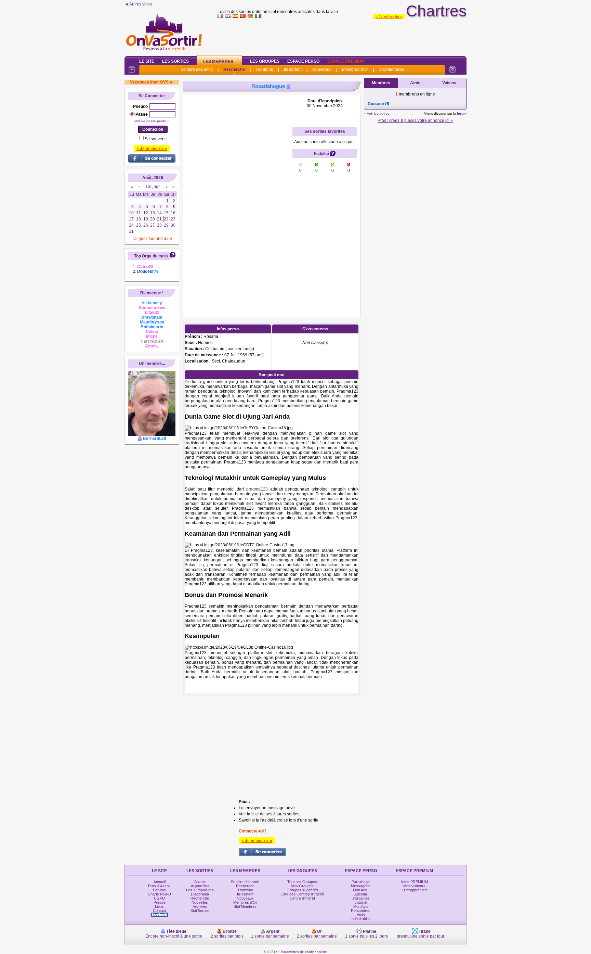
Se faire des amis (197, 69)
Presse (160, 902)
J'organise (360, 898)
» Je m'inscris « (389, 16)
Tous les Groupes (302, 882)
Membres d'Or (355, 69)
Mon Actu (360, 890)
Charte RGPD (159, 894)
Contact (159, 910)
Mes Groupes (302, 886)
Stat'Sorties (200, 910)
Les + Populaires (200, 890)
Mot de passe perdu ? (151, 121)
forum (462, 113)
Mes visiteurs (414, 886)
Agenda (360, 894)
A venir (200, 882)
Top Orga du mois (151, 256)
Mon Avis (360, 906)
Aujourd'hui (200, 886)
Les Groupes (264, 61)
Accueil (160, 882)
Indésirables (361, 919)
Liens (159, 906)
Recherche (234, 69)
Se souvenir (156, 139)
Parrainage (361, 882)
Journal (361, 902)
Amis (415, 82)
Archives (200, 906)
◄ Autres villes (138, 4)
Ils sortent (293, 69)
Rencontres (360, 910)
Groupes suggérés (302, 890)
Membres (381, 82)
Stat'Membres (391, 69)
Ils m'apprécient (415, 890)
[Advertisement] (342, 35)
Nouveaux (321, 69)
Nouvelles (200, 902)
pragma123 (257, 489)
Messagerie (360, 886)
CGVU (159, 898)
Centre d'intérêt (302, 898)
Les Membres (218, 61)
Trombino (264, 69)
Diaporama (200, 894)
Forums (159, 890)
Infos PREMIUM (414, 882)
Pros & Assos (159, 886)
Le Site (146, 61)
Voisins (449, 82)
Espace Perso (303, 61)
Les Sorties (175, 61)
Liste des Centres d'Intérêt (302, 894)
